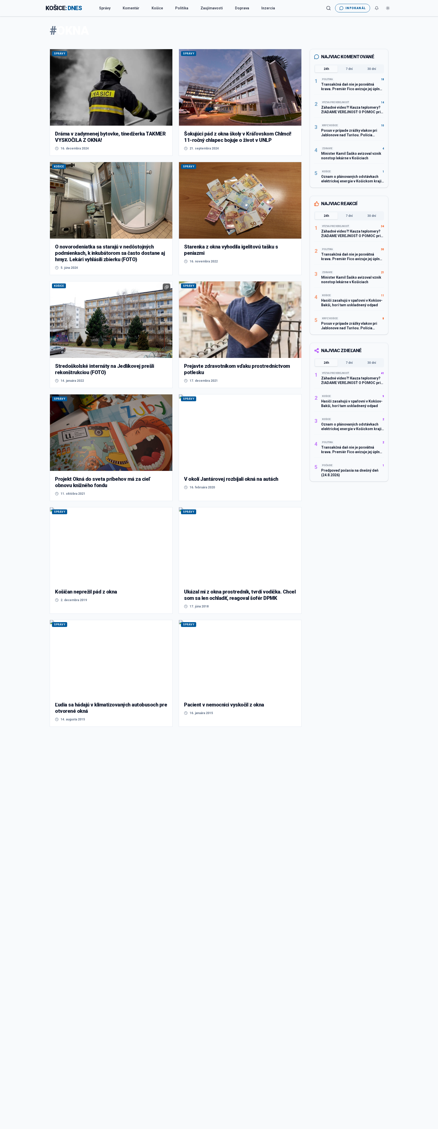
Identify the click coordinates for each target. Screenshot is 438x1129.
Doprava (242, 8)
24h (326, 69)
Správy (105, 8)
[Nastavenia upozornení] (376, 8)
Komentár (131, 8)
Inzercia (268, 8)
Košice (157, 8)
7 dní (349, 69)
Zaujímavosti (211, 8)
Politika (181, 8)
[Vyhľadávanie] (328, 8)
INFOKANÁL (355, 8)
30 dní (371, 69)
